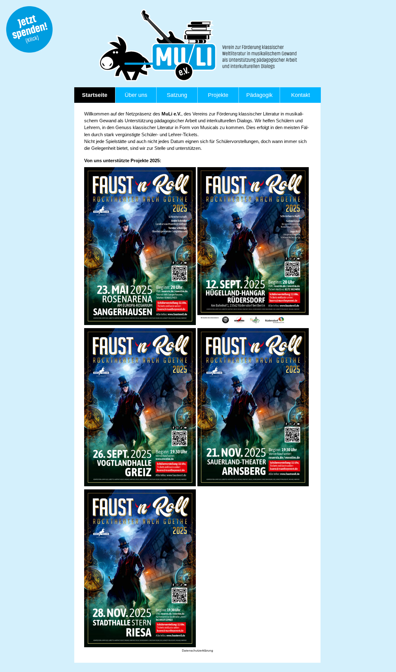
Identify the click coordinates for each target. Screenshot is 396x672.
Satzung (177, 95)
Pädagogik (259, 95)
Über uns (136, 95)
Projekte (218, 95)
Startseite (94, 95)
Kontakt (300, 95)
